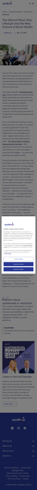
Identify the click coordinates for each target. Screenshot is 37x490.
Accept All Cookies (18, 269)
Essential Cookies (18, 264)
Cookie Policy (7, 253)
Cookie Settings (18, 259)
